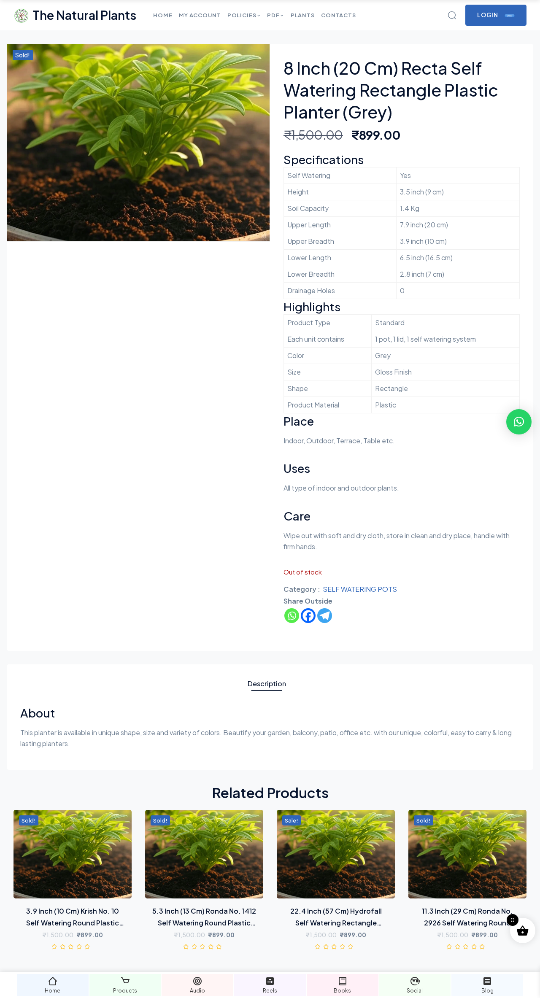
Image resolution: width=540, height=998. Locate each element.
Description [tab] (267, 683)
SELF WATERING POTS (360, 589)
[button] (519, 421)
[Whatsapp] (291, 615)
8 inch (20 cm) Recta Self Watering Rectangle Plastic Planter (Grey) (391, 89)
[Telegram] (324, 615)
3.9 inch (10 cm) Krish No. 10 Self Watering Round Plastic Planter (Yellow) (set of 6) (72, 922)
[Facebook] (308, 615)
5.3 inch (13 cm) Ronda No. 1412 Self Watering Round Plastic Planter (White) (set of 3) (204, 922)
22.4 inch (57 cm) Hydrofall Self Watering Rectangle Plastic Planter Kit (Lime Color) (336, 922)
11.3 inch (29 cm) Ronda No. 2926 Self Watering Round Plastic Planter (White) (467, 922)
